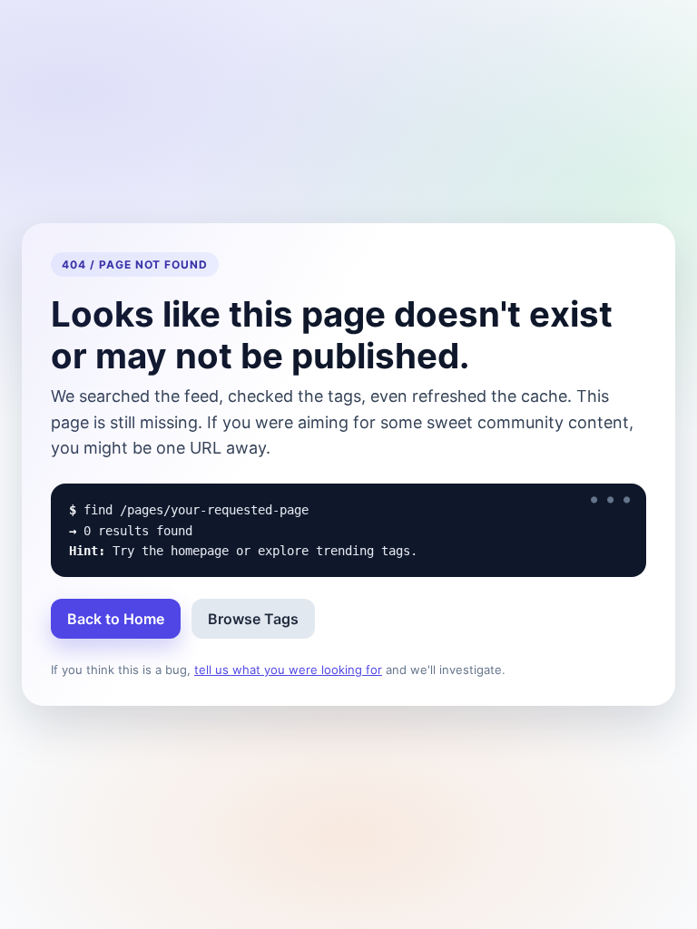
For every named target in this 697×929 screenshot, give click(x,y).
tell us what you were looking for (288, 669)
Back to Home (115, 619)
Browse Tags (253, 619)
